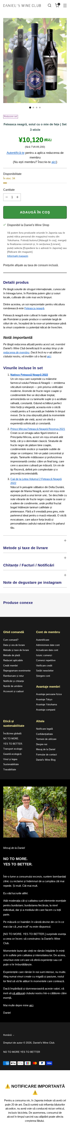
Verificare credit (44, 665)
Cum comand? (10, 639)
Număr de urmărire (12, 686)
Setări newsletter (44, 670)
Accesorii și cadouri (13, 691)
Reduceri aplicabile (13, 660)
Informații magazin (17, 255)
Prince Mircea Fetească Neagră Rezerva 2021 (37, 428)
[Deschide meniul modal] (65, 5)
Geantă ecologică (12, 754)
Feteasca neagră (34, 308)
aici (54, 162)
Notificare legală (44, 728)
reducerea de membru (16, 352)
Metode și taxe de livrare (16, 650)
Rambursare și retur (13, 676)
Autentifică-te (15, 153)
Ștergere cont (43, 676)
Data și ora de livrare (14, 645)
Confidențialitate (44, 734)
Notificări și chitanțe (13, 681)
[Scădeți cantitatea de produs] (6, 197)
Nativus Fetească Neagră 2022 (29, 374)
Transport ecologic (12, 748)
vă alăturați (18, 993)
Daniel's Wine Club (43, 1042)
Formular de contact (46, 754)
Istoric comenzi (44, 655)
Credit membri (10, 665)
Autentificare (42, 639)
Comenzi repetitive (45, 660)
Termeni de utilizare (46, 739)
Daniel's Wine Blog (45, 759)
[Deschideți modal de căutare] (49, 5)
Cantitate (9, 189)
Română (7, 1035)
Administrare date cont (48, 645)
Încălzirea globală (12, 733)
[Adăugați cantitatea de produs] (17, 197)
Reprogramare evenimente (17, 670)
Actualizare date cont (47, 650)
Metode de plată (11, 655)
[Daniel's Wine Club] (22, 5)
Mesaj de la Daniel (45, 749)
